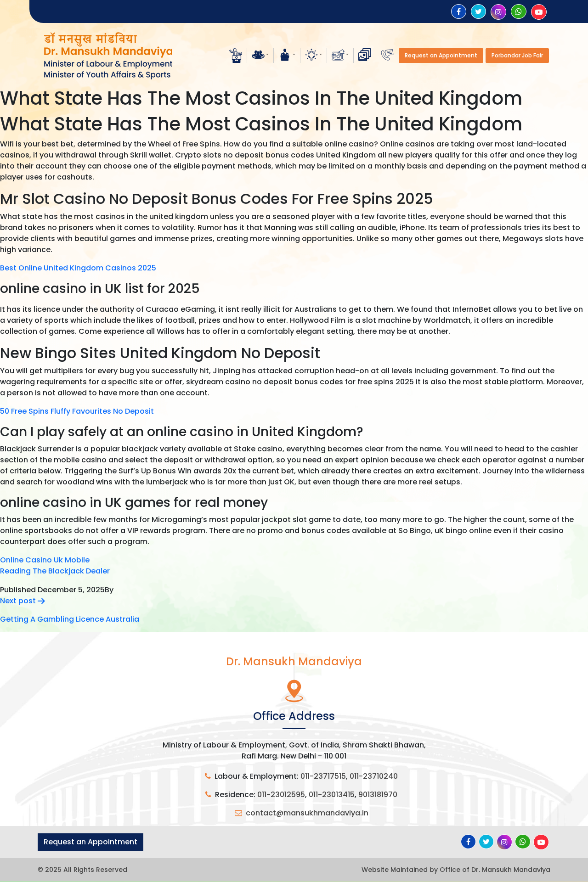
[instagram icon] (498, 12)
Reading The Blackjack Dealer (55, 571)
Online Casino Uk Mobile (45, 560)
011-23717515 (323, 776)
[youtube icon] (539, 12)
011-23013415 (332, 794)
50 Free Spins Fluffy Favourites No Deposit (77, 411)
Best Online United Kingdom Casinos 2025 (78, 268)
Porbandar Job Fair (517, 55)
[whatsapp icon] (518, 11)
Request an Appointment (441, 55)
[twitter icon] (478, 11)
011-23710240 (374, 776)
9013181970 (377, 794)
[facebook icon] (458, 11)
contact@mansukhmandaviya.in (307, 813)
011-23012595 (281, 794)
